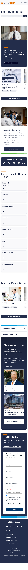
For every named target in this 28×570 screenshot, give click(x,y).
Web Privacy (14, 548)
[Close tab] (23, 345)
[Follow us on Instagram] (14, 163)
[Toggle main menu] (25, 2)
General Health (7, 62)
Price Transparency (14, 552)
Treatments (13, 90)
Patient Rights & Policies (14, 546)
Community (9, 534)
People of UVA (5, 90)
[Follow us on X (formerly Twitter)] (9, 163)
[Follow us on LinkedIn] (19, 163)
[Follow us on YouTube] (23, 163)
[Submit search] (25, 16)
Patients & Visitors (11, 537)
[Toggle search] (21, 2)
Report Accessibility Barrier (14, 550)
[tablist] (14, 331)
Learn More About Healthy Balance (12, 446)
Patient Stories (5, 307)
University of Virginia (12, 540)
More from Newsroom (13, 421)
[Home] (8, 3)
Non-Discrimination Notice (14, 543)
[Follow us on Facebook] (4, 163)
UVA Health (9, 531)
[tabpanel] (14, 383)
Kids (25, 88)
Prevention (15, 62)
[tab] (14, 329)
